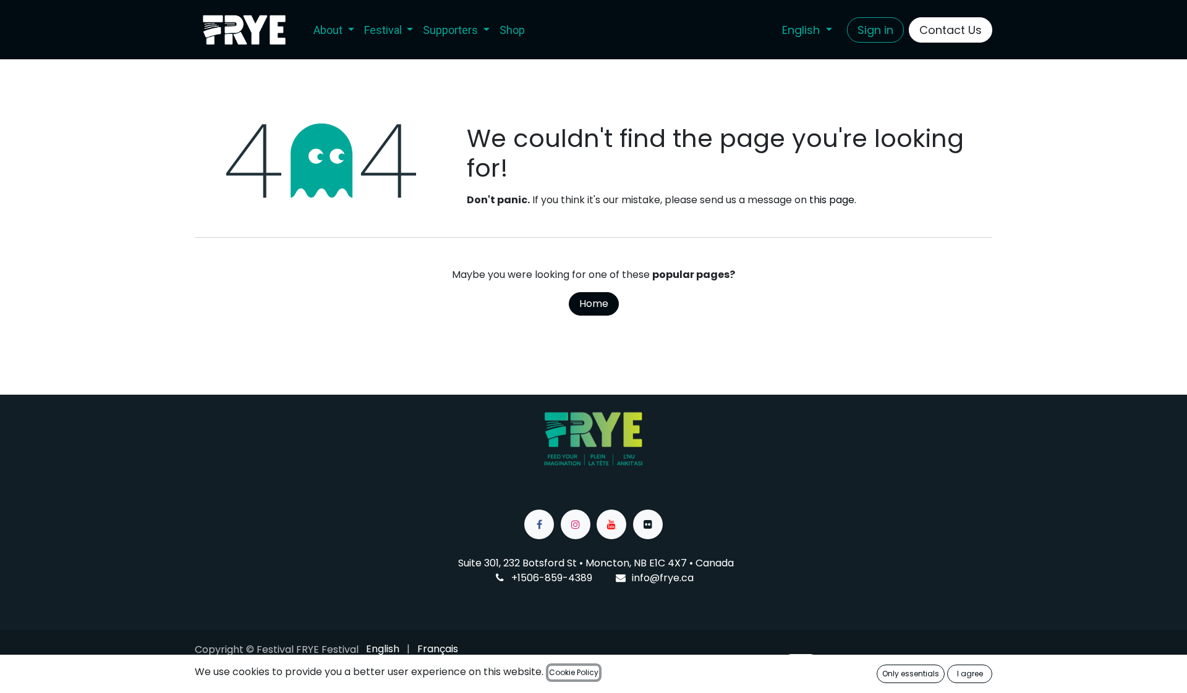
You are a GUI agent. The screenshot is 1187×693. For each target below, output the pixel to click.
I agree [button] (970, 673)
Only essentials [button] (910, 673)
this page (831, 200)
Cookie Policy (573, 672)
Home (593, 303)
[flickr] (648, 524)
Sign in (875, 30)
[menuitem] (333, 30)
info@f (647, 578)
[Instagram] (575, 524)
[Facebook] (539, 524)
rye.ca (678, 578)
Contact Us (950, 30)
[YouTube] (611, 524)
